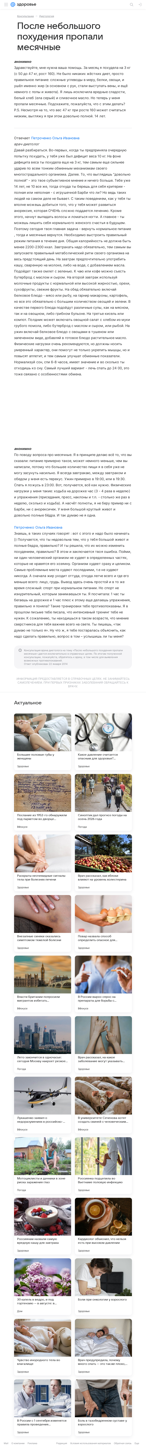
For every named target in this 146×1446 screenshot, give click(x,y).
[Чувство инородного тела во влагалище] (42, 1347)
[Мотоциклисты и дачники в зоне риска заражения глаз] (42, 1165)
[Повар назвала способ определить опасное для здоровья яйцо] (103, 923)
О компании (18, 1443)
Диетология (46, 16)
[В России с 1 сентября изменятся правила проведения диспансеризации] (42, 1407)
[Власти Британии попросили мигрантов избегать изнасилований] (42, 984)
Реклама (32, 1443)
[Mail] (13, 4)
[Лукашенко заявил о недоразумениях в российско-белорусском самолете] (42, 1105)
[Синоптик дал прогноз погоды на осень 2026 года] (103, 802)
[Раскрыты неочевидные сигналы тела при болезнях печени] (42, 863)
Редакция (61, 1443)
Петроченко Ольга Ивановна (55, 138)
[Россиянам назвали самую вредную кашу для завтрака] (42, 1226)
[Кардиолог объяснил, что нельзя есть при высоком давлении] (103, 1226)
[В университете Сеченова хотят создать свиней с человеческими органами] (103, 1105)
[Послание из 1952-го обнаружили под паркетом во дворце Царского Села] (42, 802)
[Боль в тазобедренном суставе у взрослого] (103, 1407)
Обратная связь (123, 1443)
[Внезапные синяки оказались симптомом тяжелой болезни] (42, 923)
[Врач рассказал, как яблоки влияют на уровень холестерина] (103, 863)
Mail (6, 1443)
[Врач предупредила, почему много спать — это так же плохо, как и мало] (103, 1347)
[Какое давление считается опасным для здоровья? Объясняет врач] (103, 741)
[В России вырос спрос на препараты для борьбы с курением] (103, 984)
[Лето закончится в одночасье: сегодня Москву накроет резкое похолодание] (42, 1044)
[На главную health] (25, 4)
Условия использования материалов (90, 1443)
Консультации (25, 16)
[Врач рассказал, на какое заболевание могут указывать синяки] (103, 1044)
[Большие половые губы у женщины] (42, 741)
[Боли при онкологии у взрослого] (103, 1286)
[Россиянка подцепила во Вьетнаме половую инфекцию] (103, 1165)
